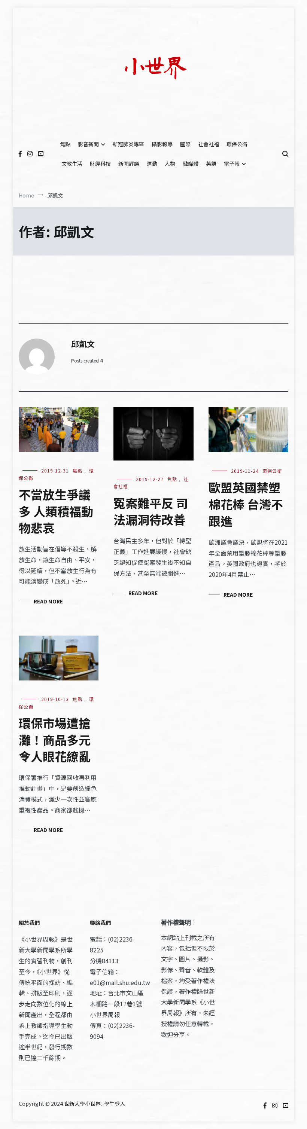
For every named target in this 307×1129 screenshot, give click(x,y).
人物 (170, 163)
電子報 (232, 163)
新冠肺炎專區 (128, 144)
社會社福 (208, 144)
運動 (152, 163)
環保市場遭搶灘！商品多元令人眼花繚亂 (55, 739)
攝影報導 (162, 144)
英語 (211, 163)
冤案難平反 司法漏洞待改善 (150, 511)
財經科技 (100, 163)
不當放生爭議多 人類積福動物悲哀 (56, 511)
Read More (48, 601)
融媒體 (190, 163)
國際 (185, 144)
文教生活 (71, 163)
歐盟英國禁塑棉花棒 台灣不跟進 (246, 503)
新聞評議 (128, 163)
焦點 (65, 144)
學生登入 (114, 1103)
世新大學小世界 (82, 1103)
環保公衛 (237, 144)
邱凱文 (83, 343)
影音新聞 (88, 144)
